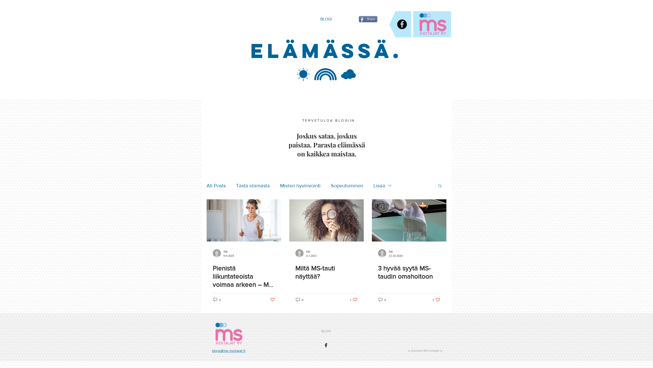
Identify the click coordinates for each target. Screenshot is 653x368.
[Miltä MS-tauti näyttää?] (326, 220)
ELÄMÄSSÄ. (326, 50)
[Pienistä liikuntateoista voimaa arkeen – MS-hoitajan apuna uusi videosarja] (244, 220)
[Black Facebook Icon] (326, 345)
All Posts (216, 185)
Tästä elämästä (253, 185)
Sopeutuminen (347, 185)
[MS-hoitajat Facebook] (402, 24)
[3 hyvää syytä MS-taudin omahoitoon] (409, 220)
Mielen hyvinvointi (300, 185)
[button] (439, 186)
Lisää (379, 185)
